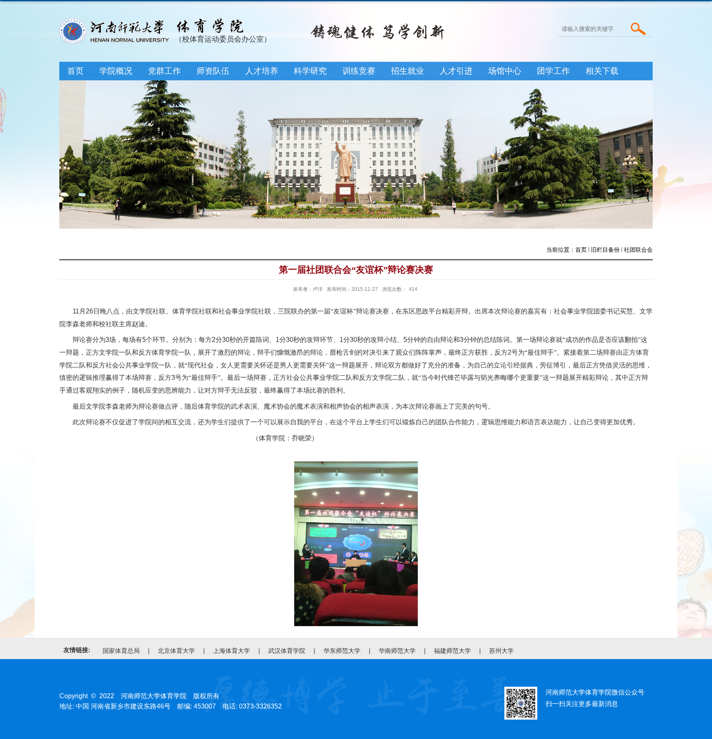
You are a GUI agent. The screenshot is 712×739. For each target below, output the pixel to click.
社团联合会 (638, 249)
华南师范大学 (397, 650)
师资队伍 (213, 70)
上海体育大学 (231, 650)
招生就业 (407, 70)
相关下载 (602, 70)
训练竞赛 (358, 70)
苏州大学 (501, 650)
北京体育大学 (176, 650)
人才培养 (261, 70)
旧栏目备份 (605, 249)
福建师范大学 (452, 650)
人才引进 (456, 70)
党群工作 (164, 70)
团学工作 (553, 70)
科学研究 (310, 70)
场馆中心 (504, 70)
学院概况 (115, 70)
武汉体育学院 (286, 650)
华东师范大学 (342, 650)
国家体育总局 (121, 650)
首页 (75, 70)
